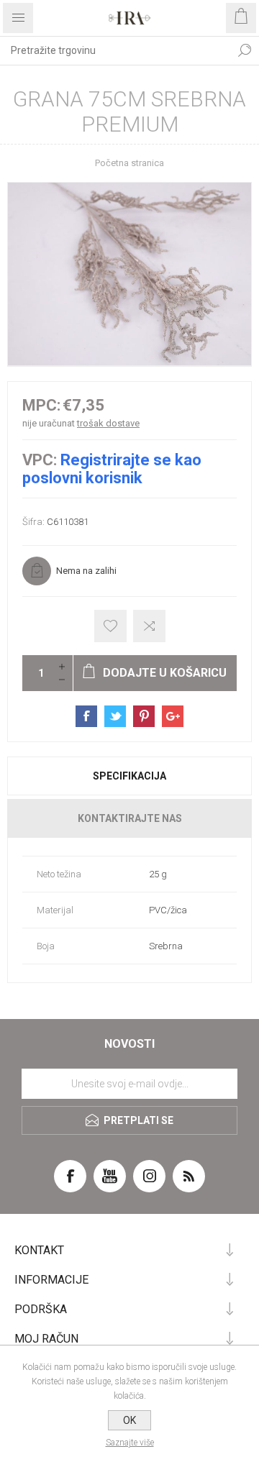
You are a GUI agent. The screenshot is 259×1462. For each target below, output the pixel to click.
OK (129, 1420)
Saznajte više (130, 1443)
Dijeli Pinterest (144, 716)
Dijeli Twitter (115, 716)
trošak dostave (108, 423)
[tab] (129, 776)
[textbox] (115, 50)
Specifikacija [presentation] (129, 776)
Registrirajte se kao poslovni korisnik (111, 469)
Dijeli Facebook (86, 716)
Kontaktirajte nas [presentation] (130, 818)
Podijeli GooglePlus (172, 716)
